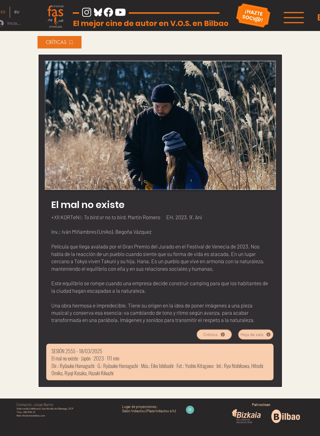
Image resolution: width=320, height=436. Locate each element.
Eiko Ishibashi (162, 366)
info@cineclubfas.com (33, 415)
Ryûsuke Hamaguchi (77, 366)
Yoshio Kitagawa (199, 366)
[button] (294, 17)
